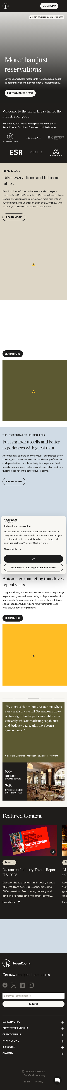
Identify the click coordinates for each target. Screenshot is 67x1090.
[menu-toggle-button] (63, 6)
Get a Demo (49, 6)
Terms (27, 1081)
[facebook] (4, 985)
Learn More (14, 217)
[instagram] (31, 985)
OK (33, 558)
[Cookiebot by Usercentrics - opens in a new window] (10, 521)
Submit (33, 1004)
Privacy (39, 1081)
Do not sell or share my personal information (33, 567)
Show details (10, 549)
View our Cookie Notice (35, 543)
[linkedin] (22, 985)
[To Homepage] (5, 6)
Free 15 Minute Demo (20, 93)
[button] (46, 17)
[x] (13, 985)
